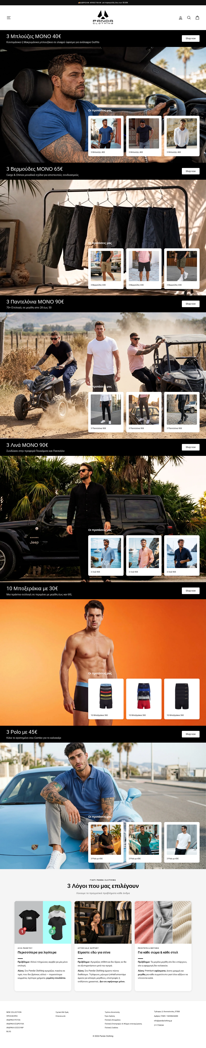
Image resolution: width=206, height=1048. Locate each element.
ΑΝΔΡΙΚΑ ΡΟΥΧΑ (13, 1020)
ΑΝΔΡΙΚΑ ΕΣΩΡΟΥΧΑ (15, 1024)
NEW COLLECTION (13, 1012)
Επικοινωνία (60, 1016)
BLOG (8, 1031)
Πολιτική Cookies (111, 1028)
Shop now (191, 38)
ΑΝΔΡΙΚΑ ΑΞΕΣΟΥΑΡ (14, 1028)
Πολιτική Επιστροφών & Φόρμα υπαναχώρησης (123, 1024)
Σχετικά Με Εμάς (62, 1012)
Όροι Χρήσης (110, 1016)
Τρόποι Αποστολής (112, 1012)
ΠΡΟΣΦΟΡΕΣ (12, 1016)
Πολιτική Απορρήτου (113, 1020)
